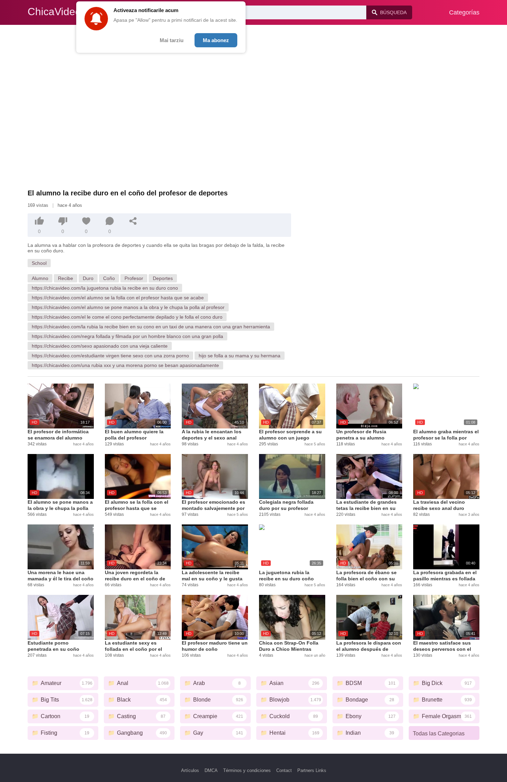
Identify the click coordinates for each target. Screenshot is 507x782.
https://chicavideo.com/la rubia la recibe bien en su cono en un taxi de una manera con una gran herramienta (151, 326)
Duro (88, 278)
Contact (284, 770)
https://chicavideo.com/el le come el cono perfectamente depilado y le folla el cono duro (127, 317)
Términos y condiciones (247, 770)
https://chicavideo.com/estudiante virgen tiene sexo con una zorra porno (110, 355)
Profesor (134, 278)
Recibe (65, 278)
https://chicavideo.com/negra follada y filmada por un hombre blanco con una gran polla (127, 336)
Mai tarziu (171, 40)
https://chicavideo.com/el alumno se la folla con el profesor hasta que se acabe (118, 297)
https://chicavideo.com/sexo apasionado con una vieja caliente (100, 346)
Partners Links (311, 770)
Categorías (464, 12)
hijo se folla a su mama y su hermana (239, 355)
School (39, 263)
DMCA (211, 770)
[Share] (133, 221)
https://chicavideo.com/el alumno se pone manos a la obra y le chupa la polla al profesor (128, 307)
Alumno (40, 278)
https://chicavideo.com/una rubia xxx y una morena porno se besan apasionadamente (125, 365)
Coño (109, 278)
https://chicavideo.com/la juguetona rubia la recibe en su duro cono (105, 288)
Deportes (163, 278)
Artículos (190, 770)
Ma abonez (216, 40)
